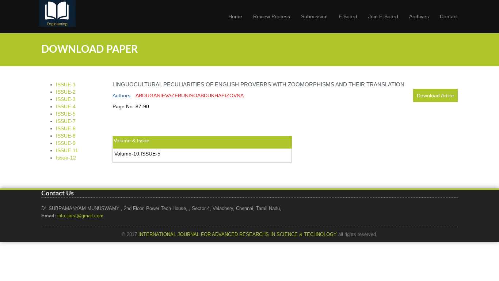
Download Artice (435, 95)
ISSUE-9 (66, 143)
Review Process (271, 16)
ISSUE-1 (66, 84)
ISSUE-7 (66, 121)
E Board (348, 16)
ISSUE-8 (66, 136)
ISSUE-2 (66, 92)
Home (235, 16)
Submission (314, 16)
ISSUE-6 (66, 128)
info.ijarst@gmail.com (80, 215)
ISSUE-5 (66, 114)
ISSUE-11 (67, 150)
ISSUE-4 (66, 106)
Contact (449, 16)
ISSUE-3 (66, 99)
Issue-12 (66, 158)
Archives (419, 16)
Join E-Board (383, 16)
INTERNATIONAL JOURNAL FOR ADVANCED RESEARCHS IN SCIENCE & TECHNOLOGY (237, 234)
